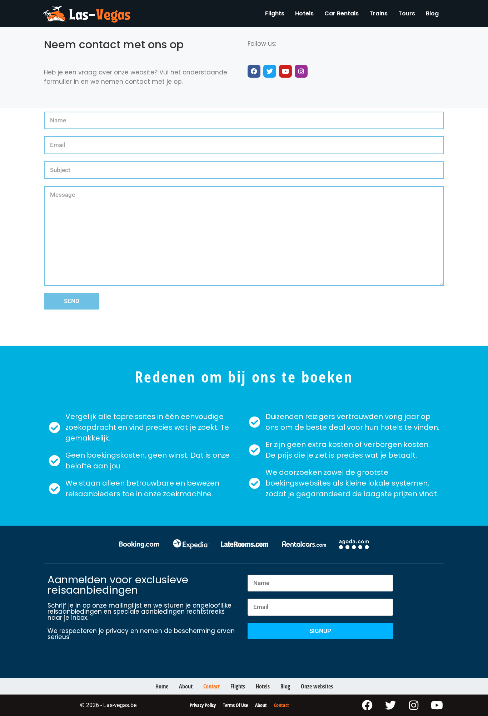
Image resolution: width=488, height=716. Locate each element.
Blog (432, 13)
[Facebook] (254, 71)
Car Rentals (341, 13)
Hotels (304, 13)
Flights (274, 13)
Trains (378, 13)
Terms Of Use (235, 705)
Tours (406, 13)
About (186, 686)
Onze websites (317, 686)
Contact (211, 686)
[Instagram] (301, 71)
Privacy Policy (203, 705)
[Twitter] (269, 71)
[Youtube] (285, 71)
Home (161, 686)
